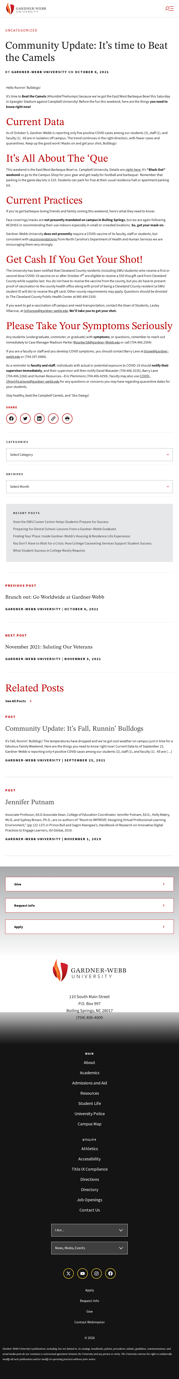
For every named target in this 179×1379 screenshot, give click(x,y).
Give (17, 884)
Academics (89, 1072)
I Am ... (59, 1230)
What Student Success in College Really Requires (49, 550)
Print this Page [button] (69, 418)
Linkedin (41, 418)
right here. (133, 169)
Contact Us (89, 1210)
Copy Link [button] (55, 418)
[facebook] (110, 1273)
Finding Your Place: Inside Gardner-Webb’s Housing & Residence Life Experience (71, 536)
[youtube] (82, 1273)
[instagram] (96, 1273)
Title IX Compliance (90, 1169)
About (89, 1062)
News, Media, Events (70, 1248)
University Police (89, 1113)
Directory (89, 1189)
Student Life (89, 1103)
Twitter (27, 418)
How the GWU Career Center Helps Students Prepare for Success (60, 521)
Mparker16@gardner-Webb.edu (96, 342)
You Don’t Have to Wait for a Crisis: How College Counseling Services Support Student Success (82, 543)
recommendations (43, 239)
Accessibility (89, 1158)
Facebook (13, 418)
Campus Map (90, 1123)
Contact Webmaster (89, 1322)
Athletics (89, 1148)
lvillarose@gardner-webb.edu (46, 310)
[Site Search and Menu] (169, 8)
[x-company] (68, 1273)
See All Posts (15, 701)
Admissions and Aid (89, 1083)
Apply (18, 927)
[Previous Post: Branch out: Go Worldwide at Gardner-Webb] (89, 597)
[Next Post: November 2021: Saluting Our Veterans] (89, 647)
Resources (89, 1093)
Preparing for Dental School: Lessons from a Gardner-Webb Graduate (64, 529)
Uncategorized (21, 30)
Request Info (24, 905)
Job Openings (89, 1199)
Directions (89, 1179)
